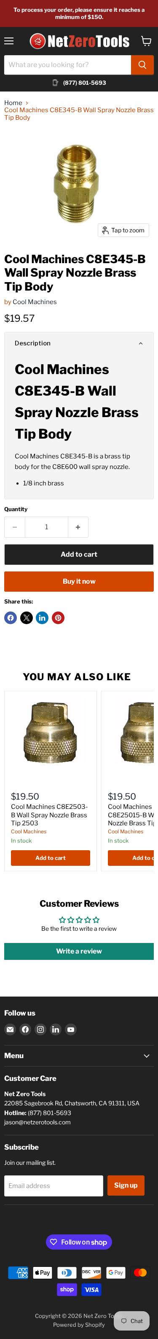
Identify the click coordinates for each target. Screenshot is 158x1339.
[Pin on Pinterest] (58, 618)
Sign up (126, 1185)
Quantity (15, 509)
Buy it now (79, 581)
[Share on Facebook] (10, 618)
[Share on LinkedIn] (42, 618)
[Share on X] (26, 618)
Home (13, 103)
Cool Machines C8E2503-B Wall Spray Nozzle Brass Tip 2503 (49, 815)
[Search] (142, 65)
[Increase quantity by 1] (78, 527)
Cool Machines (35, 302)
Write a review (79, 951)
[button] (79, 343)
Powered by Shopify (79, 1324)
